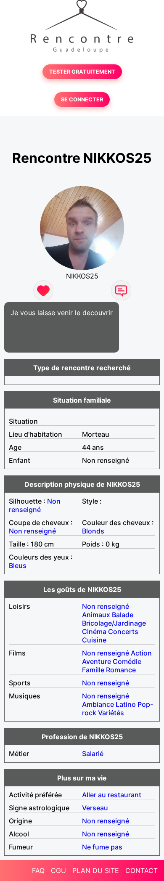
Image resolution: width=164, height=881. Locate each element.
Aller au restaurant (111, 795)
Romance (121, 670)
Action (141, 653)
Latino (126, 704)
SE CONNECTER (82, 99)
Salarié (92, 753)
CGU (58, 870)
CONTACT (141, 870)
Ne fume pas (102, 847)
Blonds (93, 531)
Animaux (96, 614)
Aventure (96, 661)
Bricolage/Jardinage (114, 623)
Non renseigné (35, 505)
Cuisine (94, 640)
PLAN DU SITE (95, 870)
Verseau (95, 808)
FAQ (38, 870)
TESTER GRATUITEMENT (82, 72)
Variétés (111, 713)
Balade (122, 614)
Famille (93, 670)
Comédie (127, 661)
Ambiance (98, 704)
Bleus (17, 565)
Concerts (123, 631)
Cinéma (94, 631)
